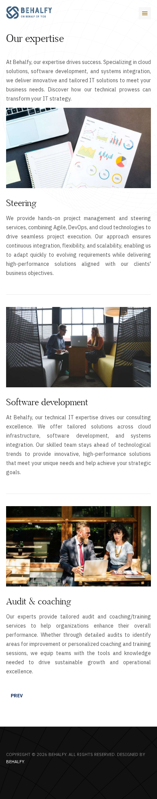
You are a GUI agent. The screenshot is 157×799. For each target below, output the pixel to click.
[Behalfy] (29, 12)
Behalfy (15, 761)
